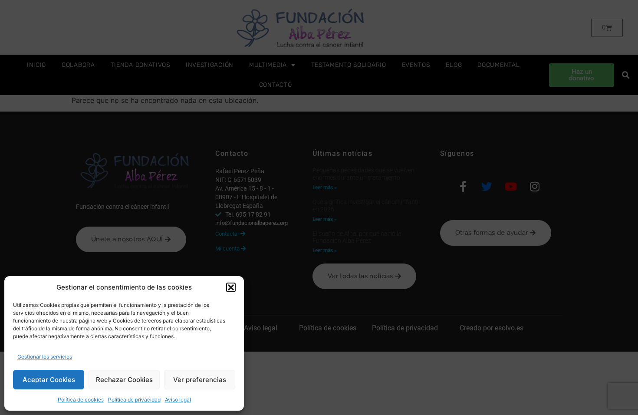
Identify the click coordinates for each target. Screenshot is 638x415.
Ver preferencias (199, 379)
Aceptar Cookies (49, 379)
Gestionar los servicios (44, 356)
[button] (231, 287)
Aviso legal (178, 399)
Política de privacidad (134, 399)
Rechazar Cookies (124, 379)
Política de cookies (81, 399)
